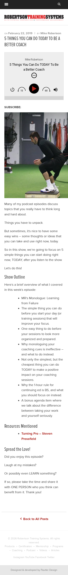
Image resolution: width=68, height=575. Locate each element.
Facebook (40, 557)
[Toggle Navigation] (6, 4)
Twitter (51, 557)
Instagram (18, 557)
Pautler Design (49, 570)
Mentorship (42, 546)
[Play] (35, 88)
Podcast (30, 550)
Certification (25, 546)
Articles (55, 550)
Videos (43, 550)
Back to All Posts (35, 519)
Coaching (17, 550)
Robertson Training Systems (33, 538)
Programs (58, 546)
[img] (34, 75)
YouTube (30, 557)
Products (10, 546)
